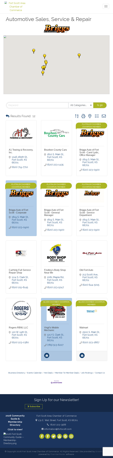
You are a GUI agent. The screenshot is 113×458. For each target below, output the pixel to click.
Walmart (83, 327)
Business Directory (16, 373)
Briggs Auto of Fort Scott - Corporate (18, 211)
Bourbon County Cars (55, 150)
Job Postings (87, 373)
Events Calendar (34, 373)
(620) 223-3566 (58, 425)
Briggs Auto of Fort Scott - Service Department (89, 212)
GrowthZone (101, 451)
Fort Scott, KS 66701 (58, 420)
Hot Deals (48, 373)
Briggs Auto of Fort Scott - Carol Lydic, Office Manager (89, 152)
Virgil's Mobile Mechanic (51, 328)
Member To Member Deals (67, 373)
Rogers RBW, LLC (18, 327)
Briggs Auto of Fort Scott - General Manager (53, 212)
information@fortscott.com (58, 429)
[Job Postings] (46, 357)
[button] (42, 73)
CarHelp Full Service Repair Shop (20, 271)
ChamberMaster (57, 454)
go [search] (101, 105)
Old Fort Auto (86, 270)
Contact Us (100, 373)
